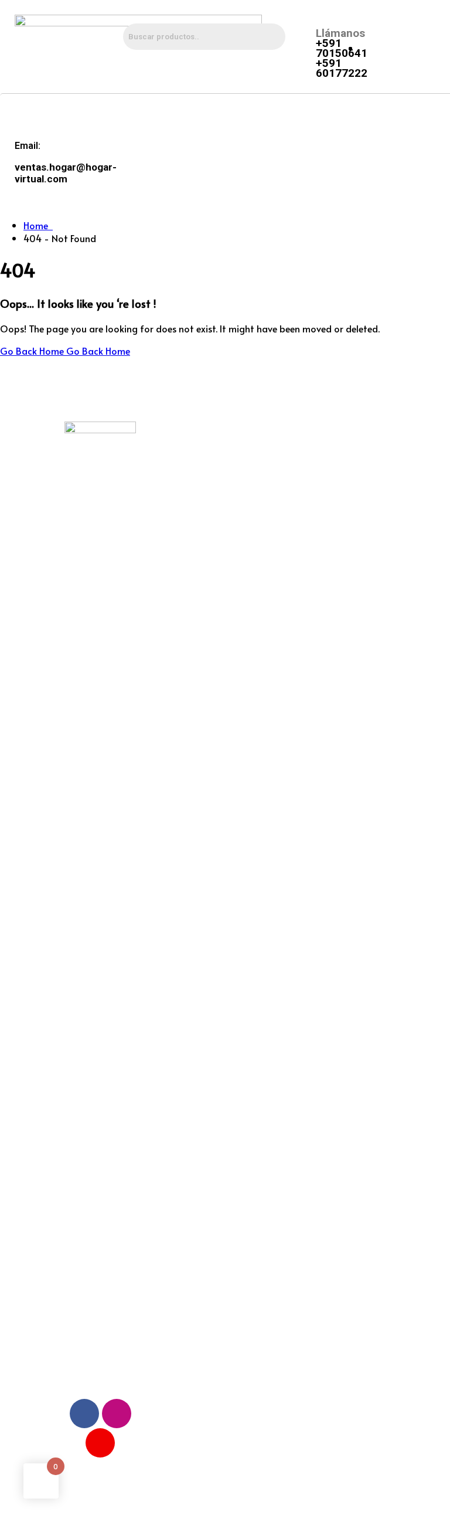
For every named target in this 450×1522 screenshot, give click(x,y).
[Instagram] (116, 1413)
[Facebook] (84, 1413)
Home (38, 225)
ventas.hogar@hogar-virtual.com (357, 466)
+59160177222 (345, 538)
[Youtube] (100, 1443)
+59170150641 (345, 505)
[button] (279, 114)
